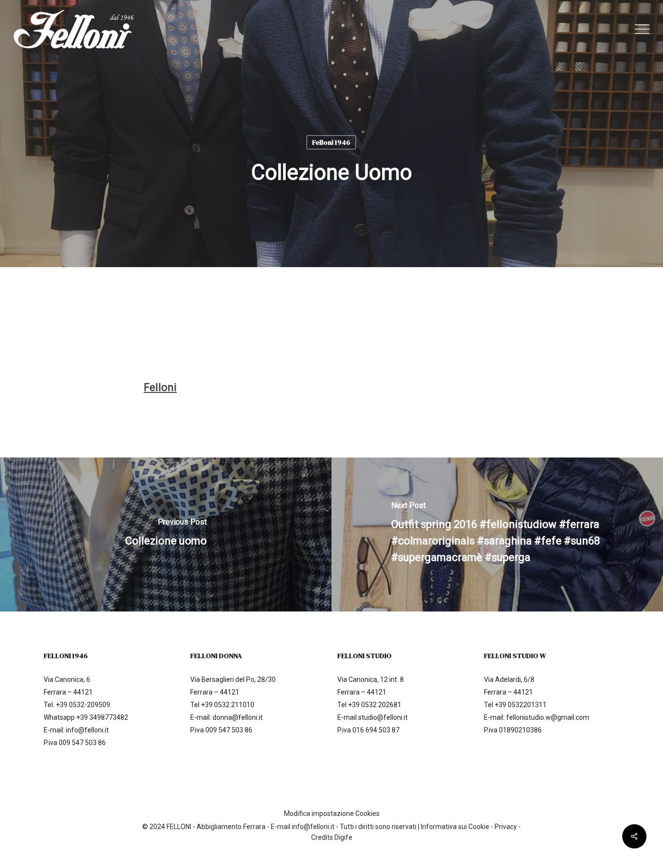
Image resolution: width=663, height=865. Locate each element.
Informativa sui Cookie (455, 827)
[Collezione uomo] (166, 534)
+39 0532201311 (521, 705)
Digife (343, 837)
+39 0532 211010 (227, 705)
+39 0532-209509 (83, 705)
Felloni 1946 (331, 142)
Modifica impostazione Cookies (332, 813)
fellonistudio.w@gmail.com (547, 717)
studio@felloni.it (383, 717)
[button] (642, 29)
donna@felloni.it (238, 717)
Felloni (160, 387)
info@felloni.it (87, 730)
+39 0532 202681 (374, 705)
